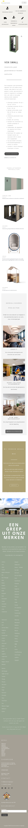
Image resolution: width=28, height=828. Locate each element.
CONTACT (3, 755)
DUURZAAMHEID (4, 747)
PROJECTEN (3, 743)
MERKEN (3, 750)
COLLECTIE (3, 744)
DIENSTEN (3, 753)
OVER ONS (3, 749)
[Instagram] (9, 788)
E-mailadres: (3, 809)
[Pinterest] (12, 788)
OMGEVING (3, 746)
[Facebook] (5, 788)
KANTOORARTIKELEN (5, 748)
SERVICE (2, 752)
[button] (21, 36)
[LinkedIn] (2, 788)
